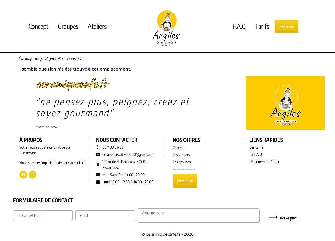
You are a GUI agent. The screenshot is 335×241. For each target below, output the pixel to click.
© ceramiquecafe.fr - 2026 (168, 234)
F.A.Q (239, 26)
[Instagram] (32, 175)
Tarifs (262, 26)
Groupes (68, 26)
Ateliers (97, 26)
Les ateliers (181, 154)
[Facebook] (23, 175)
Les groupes (182, 161)
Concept (38, 26)
